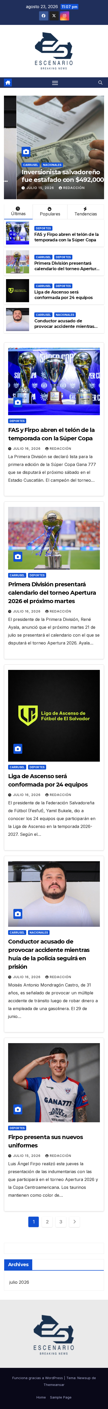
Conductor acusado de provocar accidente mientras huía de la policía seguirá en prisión (64, 329)
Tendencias (85, 213)
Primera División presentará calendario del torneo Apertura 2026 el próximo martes (66, 269)
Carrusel (17, 164)
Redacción (61, 188)
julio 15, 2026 (28, 188)
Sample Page (61, 1397)
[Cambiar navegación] (55, 82)
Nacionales (39, 164)
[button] (100, 82)
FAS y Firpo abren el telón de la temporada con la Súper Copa (66, 237)
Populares (50, 213)
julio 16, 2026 (27, 449)
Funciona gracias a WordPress (38, 1378)
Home (41, 1397)
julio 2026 (19, 1282)
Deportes (43, 228)
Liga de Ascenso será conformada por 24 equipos (63, 295)
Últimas (18, 213)
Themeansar (54, 1385)
